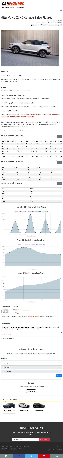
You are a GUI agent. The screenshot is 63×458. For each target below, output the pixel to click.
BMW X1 (27, 114)
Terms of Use (4, 448)
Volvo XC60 (39, 410)
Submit (59, 375)
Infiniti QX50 (56, 114)
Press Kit (21, 448)
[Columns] (60, 136)
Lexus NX (3, 116)
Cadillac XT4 (33, 114)
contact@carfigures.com (33, 316)
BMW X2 (51, 114)
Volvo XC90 (24, 410)
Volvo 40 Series (9, 411)
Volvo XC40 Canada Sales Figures (29, 17)
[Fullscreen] (58, 136)
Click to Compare (31, 236)
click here (26, 131)
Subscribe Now (44, 439)
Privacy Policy (13, 448)
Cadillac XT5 (40, 114)
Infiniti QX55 (14, 116)
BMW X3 (9, 116)
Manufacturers (43, 22)
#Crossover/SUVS (36, 25)
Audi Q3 (46, 114)
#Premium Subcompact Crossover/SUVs (51, 25)
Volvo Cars (50, 22)
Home (37, 22)
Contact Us (51, 449)
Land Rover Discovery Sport (27, 116)
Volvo (56, 22)
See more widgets (6, 334)
